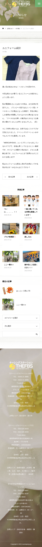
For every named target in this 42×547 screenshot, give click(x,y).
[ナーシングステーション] (21, 3)
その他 (4, 51)
